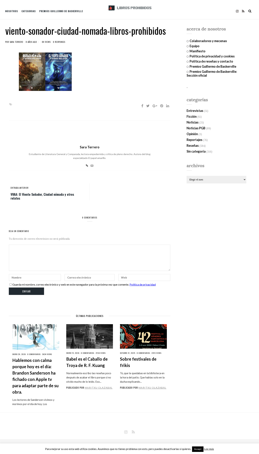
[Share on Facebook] (142, 105)
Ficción (192, 116)
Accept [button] (197, 449)
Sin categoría (196, 151)
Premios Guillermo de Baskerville (61, 11)
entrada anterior (20, 187)
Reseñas (193, 145)
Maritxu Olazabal (99, 387)
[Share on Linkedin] (167, 105)
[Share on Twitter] (148, 105)
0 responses (59, 42)
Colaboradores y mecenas (208, 41)
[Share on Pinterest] (161, 105)
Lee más (209, 449)
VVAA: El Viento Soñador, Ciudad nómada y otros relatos (42, 196)
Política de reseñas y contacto (211, 61)
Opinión (192, 134)
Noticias (193, 122)
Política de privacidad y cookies (212, 56)
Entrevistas (195, 111)
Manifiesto (197, 51)
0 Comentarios (34, 354)
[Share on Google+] (154, 105)
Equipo (194, 46)
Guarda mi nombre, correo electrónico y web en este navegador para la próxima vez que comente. (70, 284)
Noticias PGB (196, 128)
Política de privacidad (143, 284)
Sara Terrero (16, 42)
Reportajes (194, 140)
